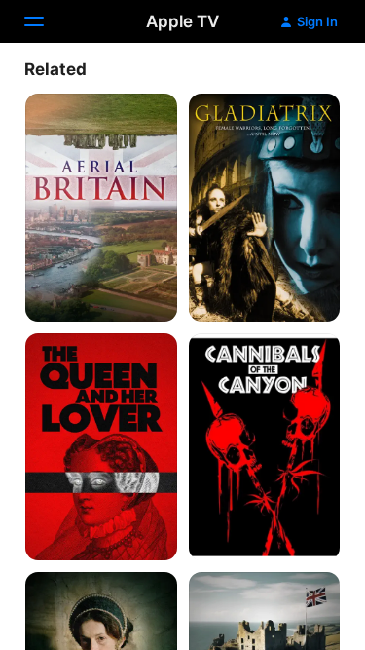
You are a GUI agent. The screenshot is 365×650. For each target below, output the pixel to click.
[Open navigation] (45, 21)
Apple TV (182, 21)
